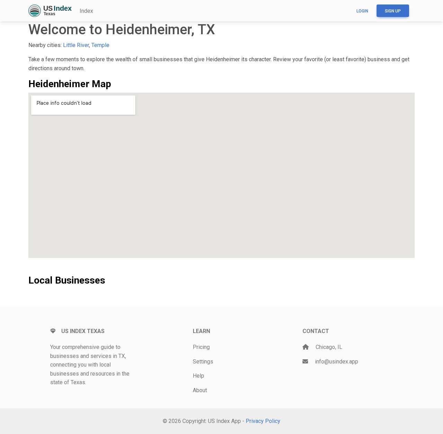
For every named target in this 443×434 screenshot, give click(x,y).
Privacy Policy (263, 421)
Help (198, 375)
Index (86, 11)
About (200, 390)
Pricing (201, 347)
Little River (76, 45)
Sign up (393, 11)
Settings (203, 361)
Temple (100, 45)
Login (362, 11)
